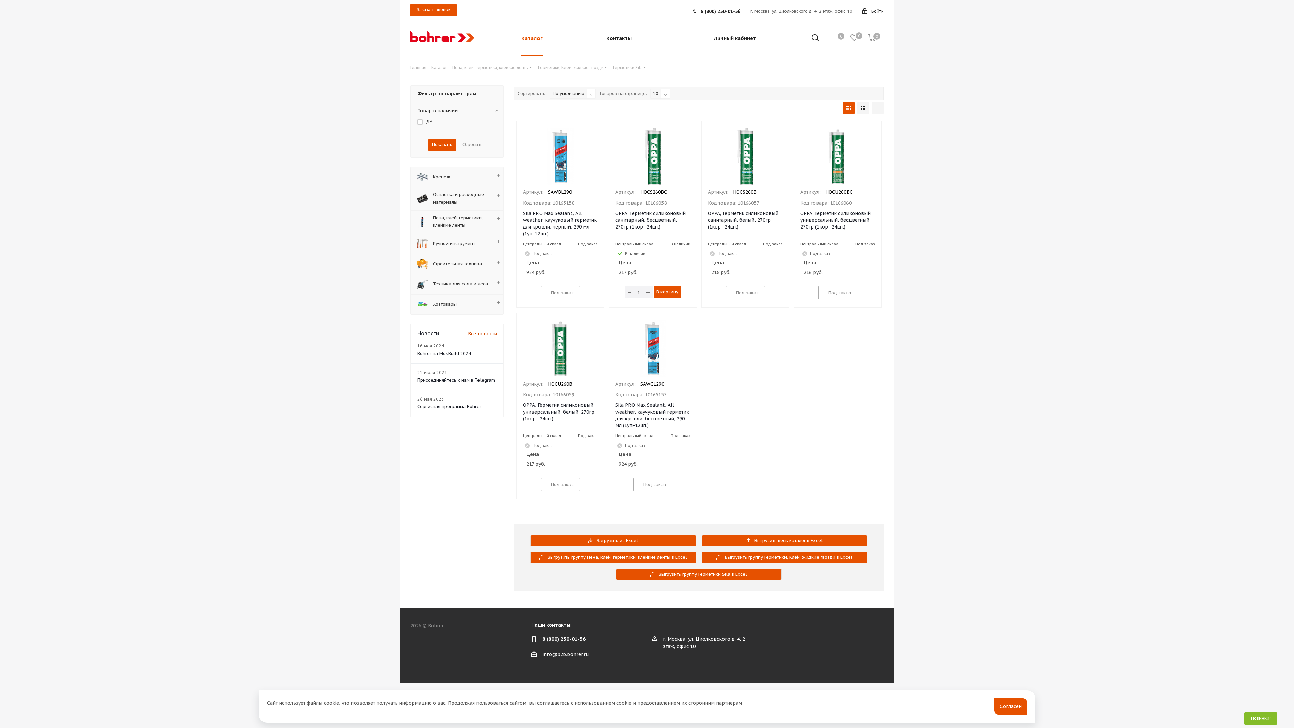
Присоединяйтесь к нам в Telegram (456, 380)
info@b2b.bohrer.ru (565, 654)
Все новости (482, 334)
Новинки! (1261, 718)
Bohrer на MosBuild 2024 (444, 353)
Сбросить (472, 144)
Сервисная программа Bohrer (449, 407)
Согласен (1011, 706)
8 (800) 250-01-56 (720, 11)
